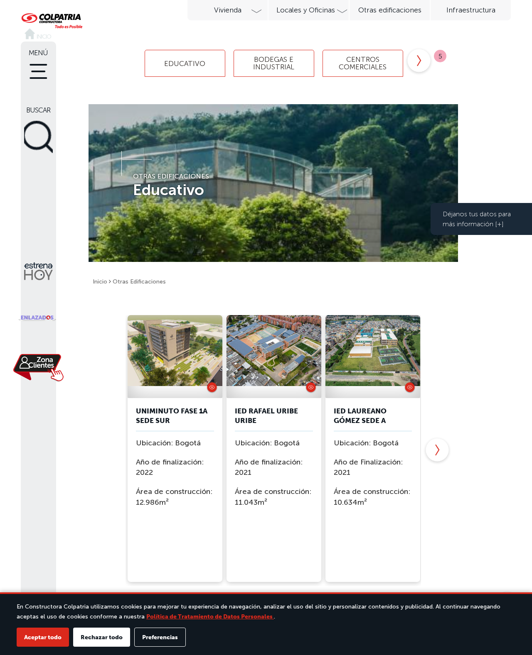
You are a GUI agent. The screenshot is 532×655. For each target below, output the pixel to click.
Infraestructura (470, 10)
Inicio (100, 281)
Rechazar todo (102, 637)
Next (419, 61)
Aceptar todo (43, 637)
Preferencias (160, 637)
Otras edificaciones (389, 10)
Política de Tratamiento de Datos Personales (210, 616)
